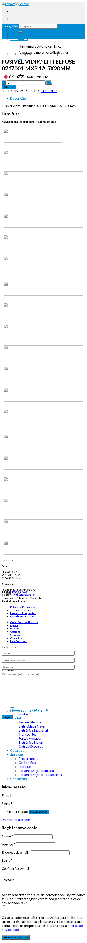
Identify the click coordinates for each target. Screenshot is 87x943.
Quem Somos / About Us (24, 622)
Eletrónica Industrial (33, 730)
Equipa (14, 625)
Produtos (15, 628)
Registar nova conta (15, 937)
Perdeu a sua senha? (16, 820)
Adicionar (9, 87)
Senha (7, 803)
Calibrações (27, 762)
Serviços (15, 634)
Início (6, 26)
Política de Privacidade (22, 606)
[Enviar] (20, 32)
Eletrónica (19, 26)
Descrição (18, 98)
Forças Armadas (30, 738)
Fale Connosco (18, 641)
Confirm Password (16, 868)
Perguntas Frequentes (23, 613)
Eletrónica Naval (31, 742)
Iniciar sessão (38, 812)
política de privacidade (30, 710)
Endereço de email (16, 852)
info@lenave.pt (18, 591)
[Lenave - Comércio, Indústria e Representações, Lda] (15, 4)
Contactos (16, 638)
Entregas (25, 766)
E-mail (7, 795)
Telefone (8, 880)
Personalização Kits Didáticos (40, 775)
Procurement (28, 758)
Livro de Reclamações (22, 616)
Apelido (8, 844)
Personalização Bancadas (37, 770)
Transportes (27, 734)
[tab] (47, 98)
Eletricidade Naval (32, 726)
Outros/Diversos (31, 746)
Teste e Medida (30, 722)
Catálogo (15, 631)
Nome (7, 836)
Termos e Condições (22, 610)
